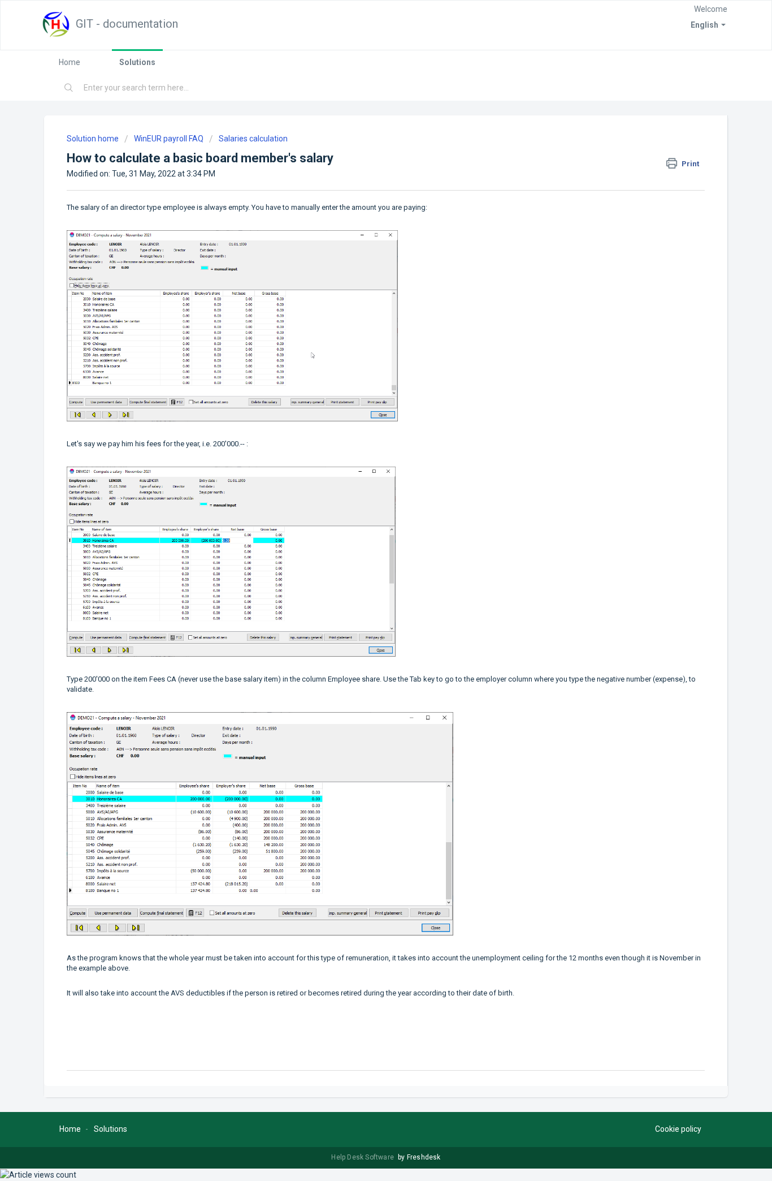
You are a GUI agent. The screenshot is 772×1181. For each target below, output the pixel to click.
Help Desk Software (363, 1157)
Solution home (93, 138)
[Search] (69, 88)
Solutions (137, 62)
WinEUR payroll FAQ (168, 138)
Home (69, 62)
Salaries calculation (253, 138)
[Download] (365, 453)
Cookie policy (678, 1128)
